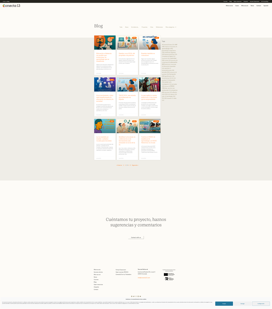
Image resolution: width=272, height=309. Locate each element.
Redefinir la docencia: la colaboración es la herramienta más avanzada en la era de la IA (127, 141)
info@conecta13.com (144, 277)
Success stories (98, 272)
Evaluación (173, 72)
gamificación (169, 76)
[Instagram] (136, 296)
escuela (165, 72)
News (252, 5)
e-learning (166, 62)
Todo (121, 27)
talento (173, 94)
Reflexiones (159, 27)
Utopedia (246, 1)
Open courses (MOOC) (122, 272)
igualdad (165, 80)
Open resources (237, 1)
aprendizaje (167, 49)
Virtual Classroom (121, 270)
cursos (168, 60)
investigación (167, 84)
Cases (237, 5)
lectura (167, 86)
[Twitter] (134, 296)
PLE (172, 88)
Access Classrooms (254, 1)
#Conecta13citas (168, 44)
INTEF (168, 82)
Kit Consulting (264, 1)
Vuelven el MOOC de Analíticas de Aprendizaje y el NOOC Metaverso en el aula (149, 140)
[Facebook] (131, 296)
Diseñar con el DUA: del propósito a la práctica (127, 54)
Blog (231, 1)
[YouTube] (140, 296)
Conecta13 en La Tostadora (123, 274)
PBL (167, 88)
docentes (174, 60)
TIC (164, 98)
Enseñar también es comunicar (148, 54)
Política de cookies (135, 303)
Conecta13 (165, 58)
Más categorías (170, 27)
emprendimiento (168, 70)
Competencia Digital (168, 56)
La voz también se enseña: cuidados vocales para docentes (103, 139)
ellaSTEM (167, 68)
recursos (168, 92)
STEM (167, 94)
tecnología (171, 96)
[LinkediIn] (138, 296)
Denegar (243, 303)
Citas (151, 27)
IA (174, 78)
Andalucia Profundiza (171, 46)
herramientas (167, 78)
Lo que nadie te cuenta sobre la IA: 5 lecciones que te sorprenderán (149, 97)
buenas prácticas (171, 54)
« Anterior (119, 165)
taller (164, 96)
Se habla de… (135, 27)
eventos (165, 74)
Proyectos (144, 27)
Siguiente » (135, 165)
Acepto (224, 303)
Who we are (244, 5)
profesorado (166, 90)
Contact (258, 5)
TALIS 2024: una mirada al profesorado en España (127, 97)
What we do (229, 5)
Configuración (261, 303)
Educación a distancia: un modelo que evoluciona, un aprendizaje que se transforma (104, 57)
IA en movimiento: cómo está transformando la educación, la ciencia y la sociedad (104, 98)
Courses (225, 1)
